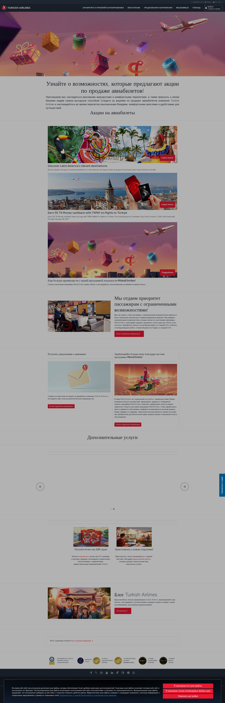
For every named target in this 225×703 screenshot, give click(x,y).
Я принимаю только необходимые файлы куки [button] (188, 691)
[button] (188, 696)
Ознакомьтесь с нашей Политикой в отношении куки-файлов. (88, 695)
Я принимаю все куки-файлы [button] (188, 686)
